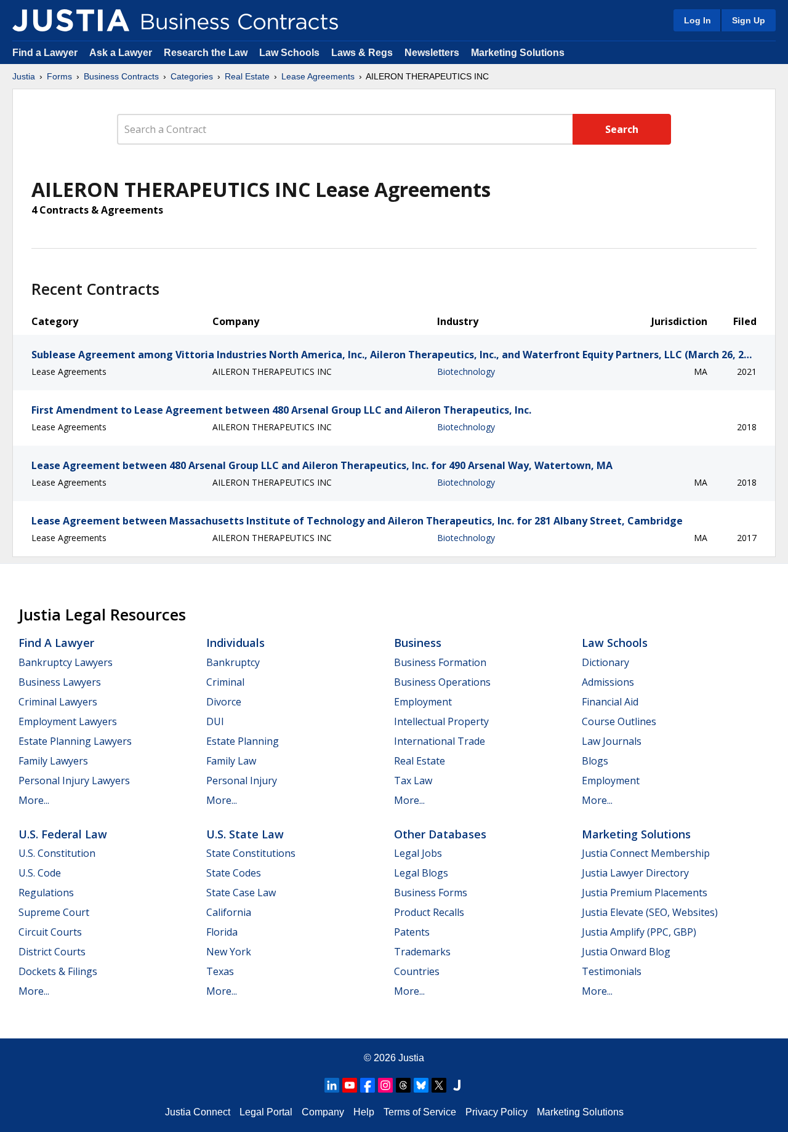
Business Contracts (121, 76)
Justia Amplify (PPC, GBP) (639, 932)
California (228, 912)
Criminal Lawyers (57, 702)
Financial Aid (610, 702)
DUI (215, 721)
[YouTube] (349, 1085)
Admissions (608, 682)
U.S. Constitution (56, 853)
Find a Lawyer (45, 52)
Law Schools (289, 52)
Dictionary (605, 662)
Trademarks (422, 951)
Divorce (223, 702)
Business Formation (440, 662)
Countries (417, 971)
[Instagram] (385, 1085)
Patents (412, 932)
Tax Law (413, 780)
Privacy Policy (496, 1112)
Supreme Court (53, 912)
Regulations (46, 892)
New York (228, 951)
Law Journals (611, 741)
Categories (192, 76)
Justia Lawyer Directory (635, 873)
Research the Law (205, 52)
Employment (423, 702)
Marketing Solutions (518, 52)
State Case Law (241, 892)
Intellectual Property (441, 721)
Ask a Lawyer (122, 52)
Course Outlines (619, 721)
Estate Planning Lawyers (75, 741)
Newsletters (431, 52)
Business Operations (442, 682)
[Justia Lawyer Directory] (456, 1085)
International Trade (439, 741)
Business (417, 642)
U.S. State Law (245, 834)
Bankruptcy (233, 662)
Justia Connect (197, 1112)
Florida (222, 932)
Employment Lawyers (67, 721)
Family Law (231, 761)
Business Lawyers (59, 682)
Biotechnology (466, 371)
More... (33, 800)
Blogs (595, 761)
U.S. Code (39, 873)
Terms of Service (420, 1112)
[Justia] (70, 20)
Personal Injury (241, 780)
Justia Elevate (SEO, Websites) (650, 912)
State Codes (233, 873)
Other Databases (440, 834)
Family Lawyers (53, 761)
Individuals (235, 642)
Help (363, 1112)
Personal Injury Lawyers (74, 780)
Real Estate (247, 76)
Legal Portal (265, 1112)
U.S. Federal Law (62, 834)
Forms (59, 76)
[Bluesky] (421, 1085)
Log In (697, 20)
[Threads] (403, 1085)
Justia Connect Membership (646, 853)
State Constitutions (251, 853)
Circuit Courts (50, 932)
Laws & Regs (362, 52)
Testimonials (611, 971)
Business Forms (430, 892)
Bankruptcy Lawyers (65, 662)
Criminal (225, 682)
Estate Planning (242, 741)
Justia (23, 76)
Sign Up (748, 20)
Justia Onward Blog (626, 951)
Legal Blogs (421, 873)
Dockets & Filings (57, 971)
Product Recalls (429, 912)
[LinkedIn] (331, 1085)
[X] (439, 1085)
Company (323, 1112)
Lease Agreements (318, 76)
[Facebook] (367, 1085)
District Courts (52, 951)
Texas (220, 971)
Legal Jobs (418, 853)
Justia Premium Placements (644, 892)
